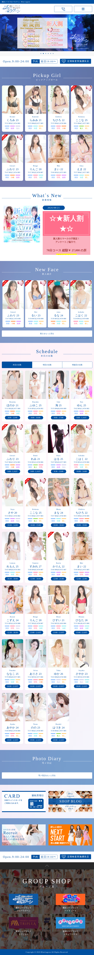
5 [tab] (50, 53)
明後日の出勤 (77, 365)
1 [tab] (41, 53)
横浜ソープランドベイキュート (70, 909)
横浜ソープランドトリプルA (23, 932)
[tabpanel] (47, 32)
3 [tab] (46, 53)
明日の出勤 (47, 365)
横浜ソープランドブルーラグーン (23, 909)
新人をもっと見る (47, 334)
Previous (10, 35)
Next (84, 35)
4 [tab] (48, 53)
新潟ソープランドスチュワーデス (70, 932)
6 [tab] (53, 53)
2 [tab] (43, 53)
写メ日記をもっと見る (47, 775)
